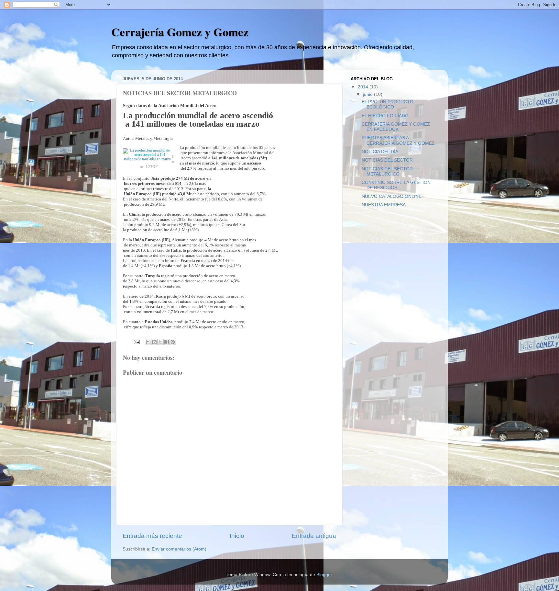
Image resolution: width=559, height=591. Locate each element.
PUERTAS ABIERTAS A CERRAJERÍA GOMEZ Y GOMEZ (398, 140)
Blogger (324, 574)
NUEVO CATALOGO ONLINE (392, 196)
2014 (363, 87)
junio (368, 94)
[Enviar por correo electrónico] (148, 342)
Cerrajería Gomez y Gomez (179, 31)
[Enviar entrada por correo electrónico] (136, 341)
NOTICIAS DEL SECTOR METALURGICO (387, 171)
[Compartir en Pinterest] (173, 342)
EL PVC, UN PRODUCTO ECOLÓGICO (387, 104)
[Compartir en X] (160, 342)
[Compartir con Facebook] (166, 342)
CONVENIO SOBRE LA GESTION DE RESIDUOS (396, 185)
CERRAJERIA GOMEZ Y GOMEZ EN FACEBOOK (396, 127)
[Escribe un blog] (154, 342)
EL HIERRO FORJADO (385, 115)
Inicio (237, 535)
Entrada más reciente (152, 535)
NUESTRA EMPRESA (384, 204)
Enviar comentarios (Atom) (179, 549)
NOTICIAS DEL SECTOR (387, 160)
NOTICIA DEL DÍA (380, 151)
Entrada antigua (314, 535)
